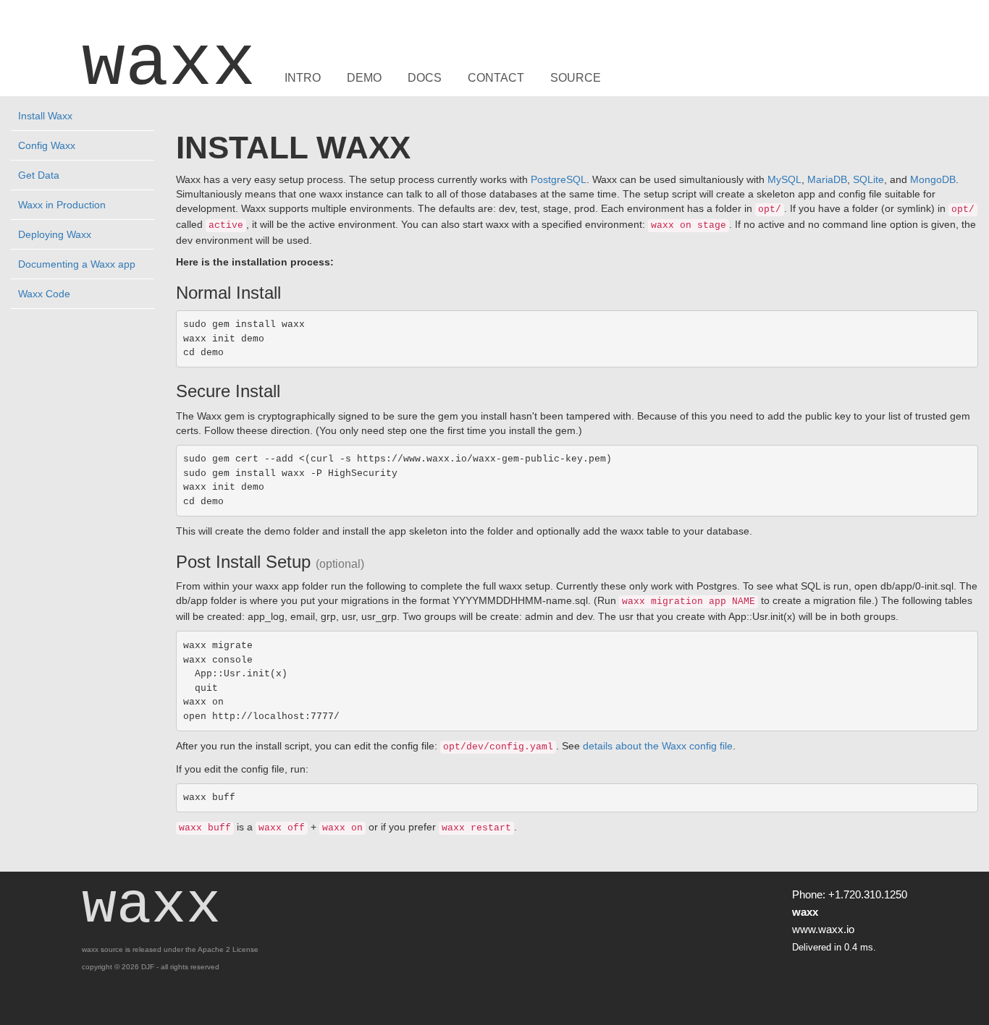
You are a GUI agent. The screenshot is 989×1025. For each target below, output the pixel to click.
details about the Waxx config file (658, 746)
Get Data (38, 175)
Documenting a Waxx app (76, 264)
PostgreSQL (558, 179)
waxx (169, 65)
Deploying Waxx (54, 234)
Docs (425, 78)
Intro (303, 78)
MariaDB (827, 179)
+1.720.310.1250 (867, 894)
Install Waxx (45, 116)
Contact (496, 78)
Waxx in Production (62, 204)
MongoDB (933, 179)
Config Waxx (46, 145)
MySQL (784, 179)
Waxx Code (44, 293)
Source (575, 78)
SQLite (868, 179)
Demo (364, 78)
